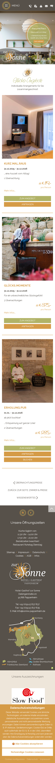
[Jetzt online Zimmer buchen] (51, 6)
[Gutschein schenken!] (35, 6)
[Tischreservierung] (41, 6)
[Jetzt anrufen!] (30, 6)
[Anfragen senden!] (46, 6)
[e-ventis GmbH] (52, 668)
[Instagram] (22, 512)
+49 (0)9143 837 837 (29, 604)
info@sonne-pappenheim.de (31, 611)
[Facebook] (31, 512)
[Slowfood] (28, 698)
